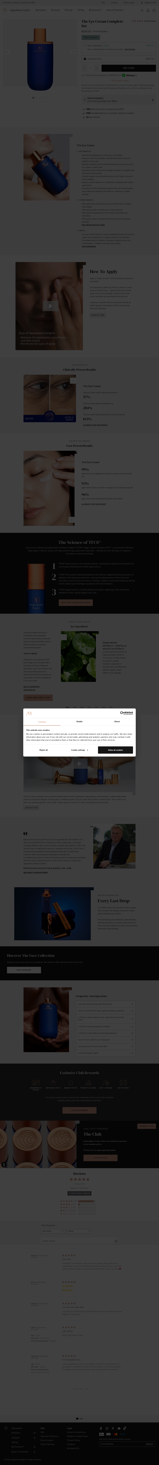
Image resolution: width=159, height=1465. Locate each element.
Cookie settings (78, 750)
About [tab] (117, 721)
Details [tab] (79, 721)
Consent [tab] (42, 722)
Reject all (44, 750)
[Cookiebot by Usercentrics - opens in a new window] (122, 713)
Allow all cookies (115, 750)
